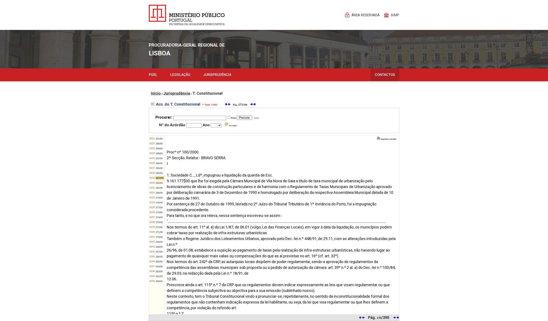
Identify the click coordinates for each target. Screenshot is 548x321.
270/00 (159, 237)
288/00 (159, 153)
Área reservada (365, 15)
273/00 (159, 222)
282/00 (159, 183)
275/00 (159, 212)
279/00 (159, 197)
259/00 (159, 281)
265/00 (159, 261)
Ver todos (232, 126)
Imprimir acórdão (388, 139)
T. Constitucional (207, 93)
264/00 (159, 266)
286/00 (159, 163)
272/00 (159, 227)
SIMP (395, 15)
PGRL (153, 75)
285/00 (159, 168)
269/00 (159, 242)
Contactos (385, 75)
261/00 (159, 276)
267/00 (159, 251)
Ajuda (256, 118)
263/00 (159, 271)
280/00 (159, 192)
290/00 (159, 143)
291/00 (159, 138)
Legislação (180, 75)
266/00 (159, 256)
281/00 (159, 188)
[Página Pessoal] (187, 15)
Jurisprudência (217, 75)
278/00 (159, 202)
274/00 (159, 217)
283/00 (160, 178)
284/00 (159, 173)
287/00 (159, 158)
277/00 (159, 207)
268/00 (159, 247)
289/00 (159, 148)
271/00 (159, 232)
